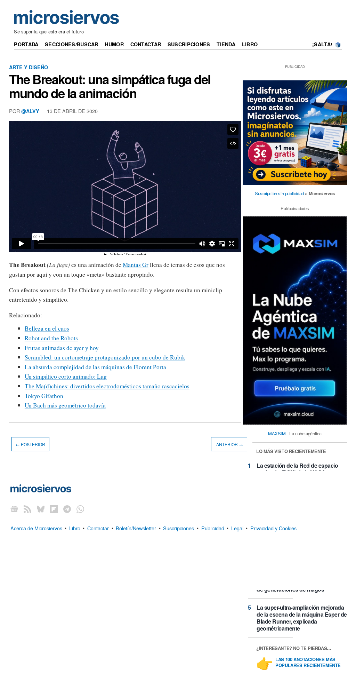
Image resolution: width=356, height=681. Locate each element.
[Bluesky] (40, 509)
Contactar (145, 44)
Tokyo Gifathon (44, 396)
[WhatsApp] (80, 509)
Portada (26, 44)
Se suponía (26, 31)
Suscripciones (189, 44)
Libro (250, 44)
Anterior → (229, 444)
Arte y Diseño (28, 67)
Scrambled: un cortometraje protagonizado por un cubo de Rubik (105, 357)
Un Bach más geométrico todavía (65, 405)
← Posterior (30, 444)
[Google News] (14, 509)
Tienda (226, 44)
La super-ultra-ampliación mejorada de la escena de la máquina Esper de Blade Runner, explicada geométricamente (302, 617)
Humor (114, 44)
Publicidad (212, 527)
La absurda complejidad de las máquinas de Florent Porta (95, 367)
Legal (237, 527)
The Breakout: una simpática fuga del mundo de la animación (110, 86)
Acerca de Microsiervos (36, 527)
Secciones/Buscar (71, 44)
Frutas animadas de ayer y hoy (62, 348)
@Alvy (30, 111)
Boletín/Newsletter (136, 527)
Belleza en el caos (47, 328)
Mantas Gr (135, 265)
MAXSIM (277, 433)
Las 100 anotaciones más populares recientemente (308, 662)
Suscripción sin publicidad (279, 193)
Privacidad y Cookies (273, 527)
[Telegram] (67, 509)
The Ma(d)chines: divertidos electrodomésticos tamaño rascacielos (107, 386)
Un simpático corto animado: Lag (66, 376)
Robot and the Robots (51, 338)
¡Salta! (322, 44)
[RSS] (27, 509)
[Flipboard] (54, 509)
